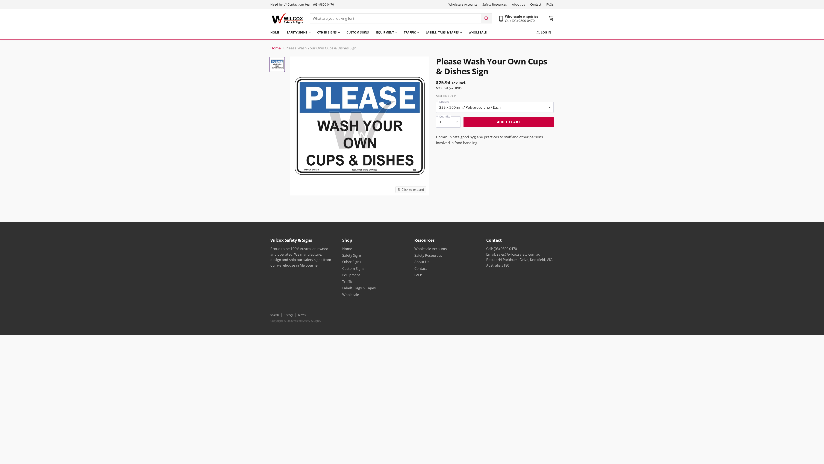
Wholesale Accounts (462, 4)
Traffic (410, 32)
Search (274, 315)
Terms (302, 315)
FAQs (550, 4)
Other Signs (327, 32)
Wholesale (478, 32)
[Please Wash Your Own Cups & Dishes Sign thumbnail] (277, 64)
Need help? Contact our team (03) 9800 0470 (302, 4)
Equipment (385, 32)
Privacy (288, 315)
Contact (535, 4)
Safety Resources (494, 4)
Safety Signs (297, 32)
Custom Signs (358, 32)
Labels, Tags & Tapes (443, 32)
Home (274, 32)
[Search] (486, 18)
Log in (545, 32)
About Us (518, 4)
